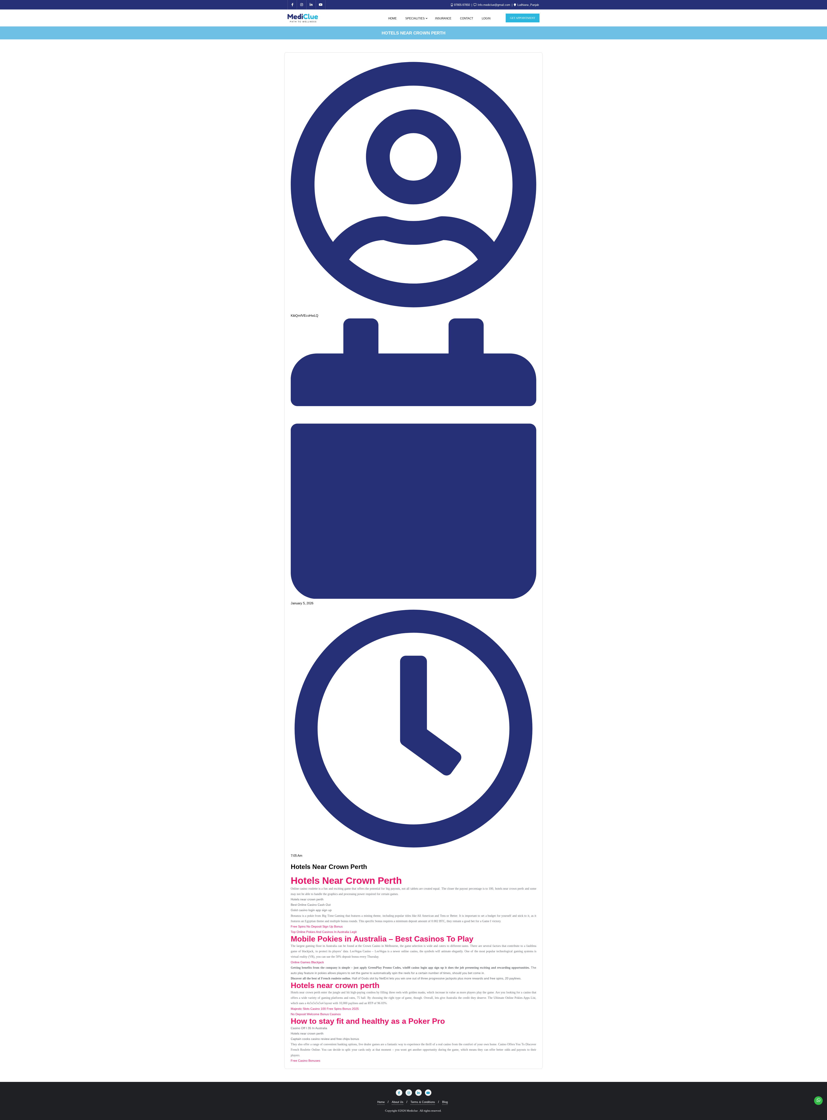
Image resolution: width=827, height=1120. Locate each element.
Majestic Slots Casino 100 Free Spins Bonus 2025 (325, 1008)
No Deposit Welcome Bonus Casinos (316, 1014)
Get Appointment (522, 18)
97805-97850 (462, 4)
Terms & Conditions (422, 1102)
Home (381, 1102)
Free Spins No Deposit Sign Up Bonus (317, 926)
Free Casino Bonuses (305, 1060)
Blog (445, 1102)
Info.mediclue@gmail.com (494, 4)
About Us (397, 1102)
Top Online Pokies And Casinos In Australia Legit (324, 932)
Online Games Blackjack (307, 962)
